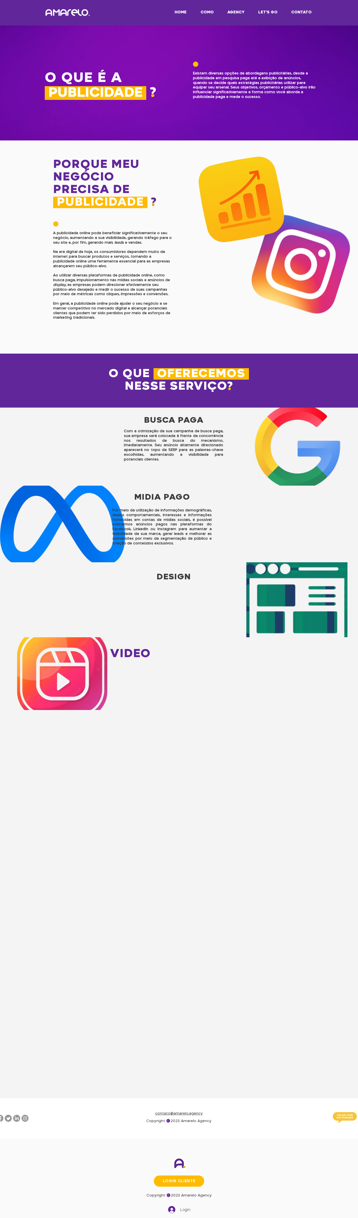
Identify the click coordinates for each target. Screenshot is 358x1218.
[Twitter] (8, 1118)
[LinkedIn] (16, 1118)
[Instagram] (25, 1118)
